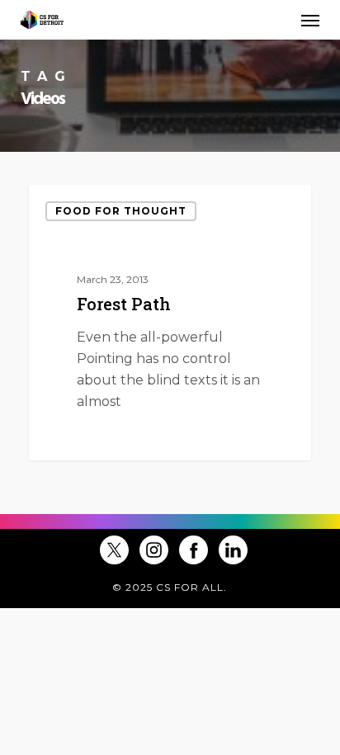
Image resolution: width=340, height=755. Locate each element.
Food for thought (121, 211)
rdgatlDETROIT (99, 440)
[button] (310, 20)
